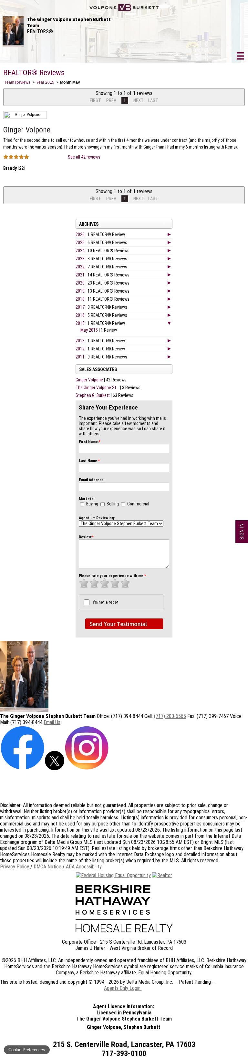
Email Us (52, 722)
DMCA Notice (47, 867)
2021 (80, 274)
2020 (80, 282)
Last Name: (89, 461)
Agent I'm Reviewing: (97, 518)
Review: (86, 537)
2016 (80, 315)
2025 (80, 242)
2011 (80, 356)
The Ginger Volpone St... (97, 387)
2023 (80, 258)
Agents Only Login (123, 988)
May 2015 (89, 330)
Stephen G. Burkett (93, 395)
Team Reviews (17, 82)
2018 (80, 299)
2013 (80, 340)
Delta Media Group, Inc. (149, 982)
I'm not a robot (106, 602)
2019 (80, 291)
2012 (80, 348)
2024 (80, 250)
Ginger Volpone (89, 379)
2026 (80, 234)
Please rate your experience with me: (112, 576)
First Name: (89, 442)
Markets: (86, 499)
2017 (80, 307)
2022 (80, 266)
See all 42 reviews (84, 157)
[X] (54, 768)
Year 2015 (45, 82)
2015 (80, 323)
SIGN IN (242, 532)
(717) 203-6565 (170, 716)
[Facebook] (22, 768)
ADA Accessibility (84, 867)
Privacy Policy (14, 867)
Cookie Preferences (26, 1049)
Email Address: (91, 480)
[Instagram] (86, 768)
